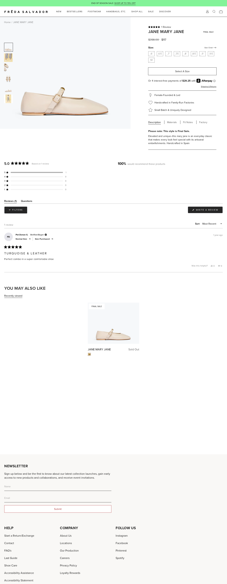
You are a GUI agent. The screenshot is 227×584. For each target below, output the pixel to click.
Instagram (122, 536)
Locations (66, 543)
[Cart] (221, 11)
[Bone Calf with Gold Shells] (89, 354)
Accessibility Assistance (19, 573)
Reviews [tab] (10, 201)
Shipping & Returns (208, 86)
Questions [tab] (26, 201)
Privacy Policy (68, 565)
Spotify (120, 558)
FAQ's (7, 550)
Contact (9, 543)
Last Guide (10, 558)
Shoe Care (10, 565)
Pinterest (121, 550)
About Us (65, 536)
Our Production (69, 550)
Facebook (122, 543)
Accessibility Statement (18, 580)
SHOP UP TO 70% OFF (125, 3)
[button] (182, 27)
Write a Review (209, 210)
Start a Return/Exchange (19, 536)
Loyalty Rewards (70, 573)
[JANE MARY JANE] (113, 323)
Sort (197, 223)
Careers (65, 558)
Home (7, 22)
